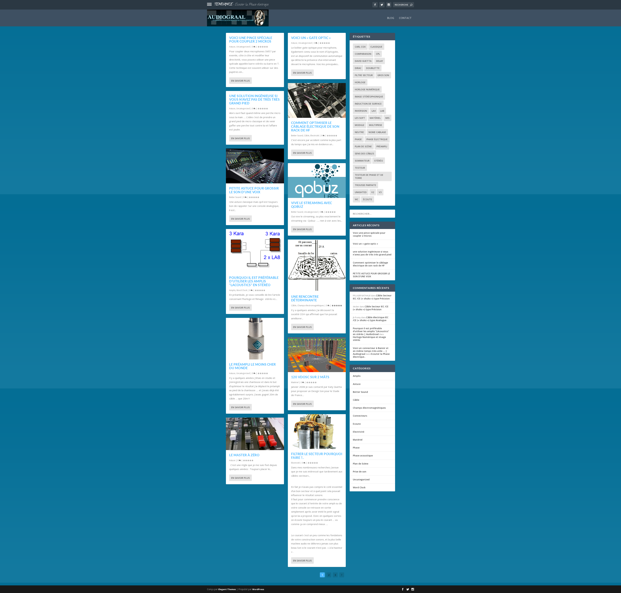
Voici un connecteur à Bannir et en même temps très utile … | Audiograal (370, 351)
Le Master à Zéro (244, 455)
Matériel (295, 382)
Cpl (378, 53)
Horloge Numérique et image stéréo (256, 4)
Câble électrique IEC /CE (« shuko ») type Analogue (370, 319)
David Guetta (363, 60)
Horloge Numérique (367, 89)
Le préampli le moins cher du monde (252, 366)
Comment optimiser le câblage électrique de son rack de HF (315, 126)
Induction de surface (368, 103)
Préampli (381, 146)
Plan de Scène (363, 146)
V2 (372, 192)
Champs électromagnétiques (310, 305)
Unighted (361, 192)
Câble (306, 135)
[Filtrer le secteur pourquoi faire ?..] (317, 431)
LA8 (382, 110)
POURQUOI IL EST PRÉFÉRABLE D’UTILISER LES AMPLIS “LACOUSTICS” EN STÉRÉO (253, 281)
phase (358, 139)
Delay (379, 60)
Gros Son (383, 75)
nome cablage (377, 132)
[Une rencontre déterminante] (317, 265)
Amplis (232, 290)
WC (356, 199)
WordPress (258, 589)
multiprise (375, 125)
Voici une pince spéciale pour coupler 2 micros (250, 39)
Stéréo (378, 160)
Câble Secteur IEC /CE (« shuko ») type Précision (372, 297)
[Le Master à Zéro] (255, 434)
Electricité (314, 135)
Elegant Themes (227, 589)
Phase (356, 447)
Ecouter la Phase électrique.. (371, 355)
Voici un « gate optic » (311, 38)
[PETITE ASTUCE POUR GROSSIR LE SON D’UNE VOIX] (255, 166)
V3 (380, 192)
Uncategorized (243, 46)
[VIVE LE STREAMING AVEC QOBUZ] (317, 180)
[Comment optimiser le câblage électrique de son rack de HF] (317, 100)
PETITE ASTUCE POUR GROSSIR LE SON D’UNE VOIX (254, 190)
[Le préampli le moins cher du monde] (255, 338)
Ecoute (357, 423)
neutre (359, 132)
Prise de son (359, 471)
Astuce (232, 46)
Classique (376, 46)
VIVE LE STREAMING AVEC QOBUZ (311, 204)
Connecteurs (360, 415)
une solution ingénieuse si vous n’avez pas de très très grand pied (254, 99)
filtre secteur (364, 75)
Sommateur (362, 160)
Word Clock (241, 290)
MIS (387, 117)
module (359, 125)
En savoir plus (240, 80)
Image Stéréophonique (369, 96)
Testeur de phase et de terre (369, 176)
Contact (405, 18)
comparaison (363, 53)
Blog (390, 18)
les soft (360, 117)
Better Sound (235, 197)
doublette (373, 68)
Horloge (360, 82)
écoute (367, 199)
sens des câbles (364, 153)
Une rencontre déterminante (305, 298)
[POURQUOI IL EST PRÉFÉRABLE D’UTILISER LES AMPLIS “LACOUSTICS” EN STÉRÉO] (255, 251)
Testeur (360, 167)
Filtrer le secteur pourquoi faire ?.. (316, 455)
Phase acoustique (363, 455)
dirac (358, 68)
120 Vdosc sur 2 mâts (310, 377)
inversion (361, 110)
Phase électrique (377, 139)
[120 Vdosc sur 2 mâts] (317, 354)
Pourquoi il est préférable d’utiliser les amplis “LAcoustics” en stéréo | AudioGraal (371, 331)
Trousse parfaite (365, 185)
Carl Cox (360, 46)
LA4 (374, 110)
